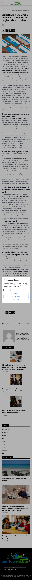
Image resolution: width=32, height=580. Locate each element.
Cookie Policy (7, 290)
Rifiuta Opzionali (16, 296)
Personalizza (16, 293)
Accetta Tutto (16, 299)
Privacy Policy (15, 290)
